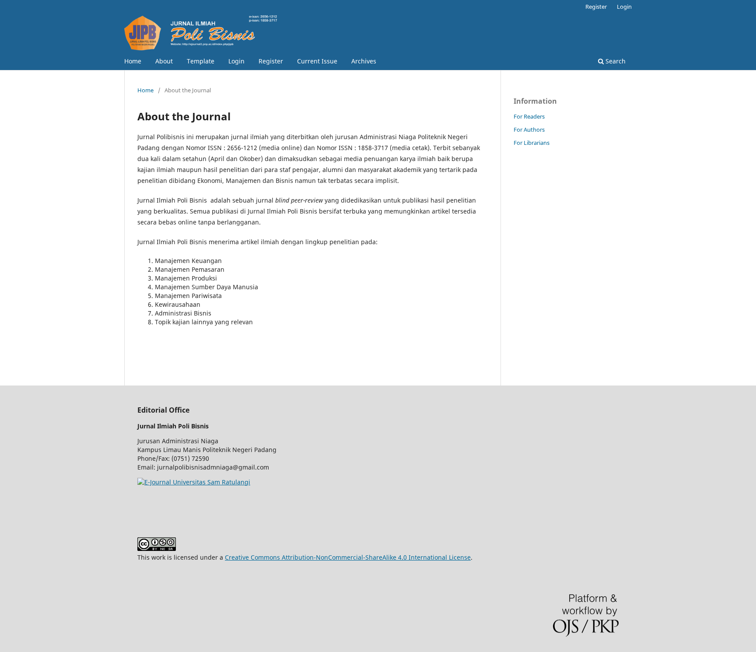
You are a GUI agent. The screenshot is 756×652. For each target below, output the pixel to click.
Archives (363, 61)
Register (271, 61)
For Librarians (532, 143)
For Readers (529, 116)
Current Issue (317, 61)
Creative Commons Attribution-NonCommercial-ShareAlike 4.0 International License (348, 557)
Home (132, 61)
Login (236, 61)
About (164, 61)
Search (615, 61)
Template (200, 61)
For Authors (529, 129)
